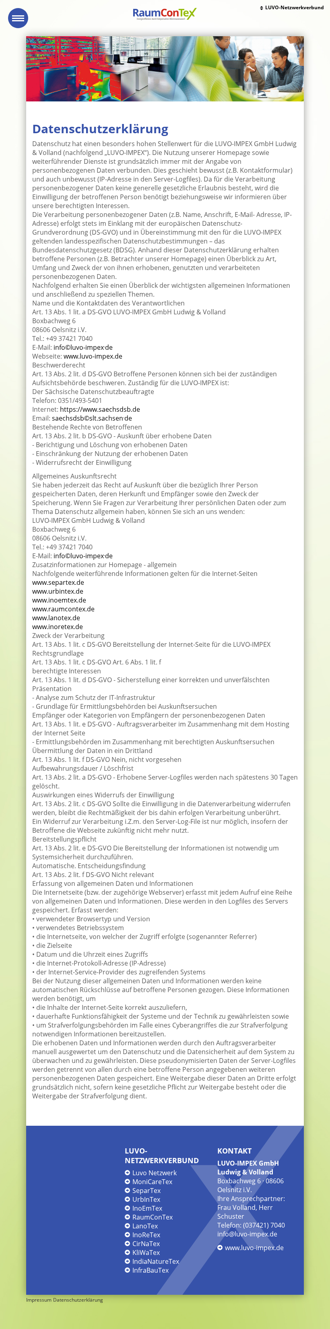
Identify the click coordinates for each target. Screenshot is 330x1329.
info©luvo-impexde (83, 347)
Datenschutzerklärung (78, 1299)
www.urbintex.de (57, 591)
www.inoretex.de (57, 626)
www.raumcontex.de (63, 609)
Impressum (39, 1299)
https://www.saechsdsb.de (100, 409)
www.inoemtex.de (59, 600)
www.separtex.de (58, 582)
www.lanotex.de (56, 617)
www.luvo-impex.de (93, 356)
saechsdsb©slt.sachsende (92, 418)
